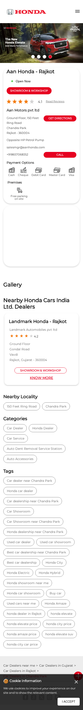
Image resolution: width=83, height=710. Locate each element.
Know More (41, 378)
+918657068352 (17, 154)
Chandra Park (56, 406)
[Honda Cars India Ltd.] (26, 13)
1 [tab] (33, 56)
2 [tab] (39, 56)
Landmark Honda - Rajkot (38, 321)
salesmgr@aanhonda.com (26, 147)
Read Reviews (55, 101)
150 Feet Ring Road (22, 406)
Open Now (23, 81)
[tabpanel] (41, 43)
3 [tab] (44, 56)
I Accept (68, 701)
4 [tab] (50, 56)
